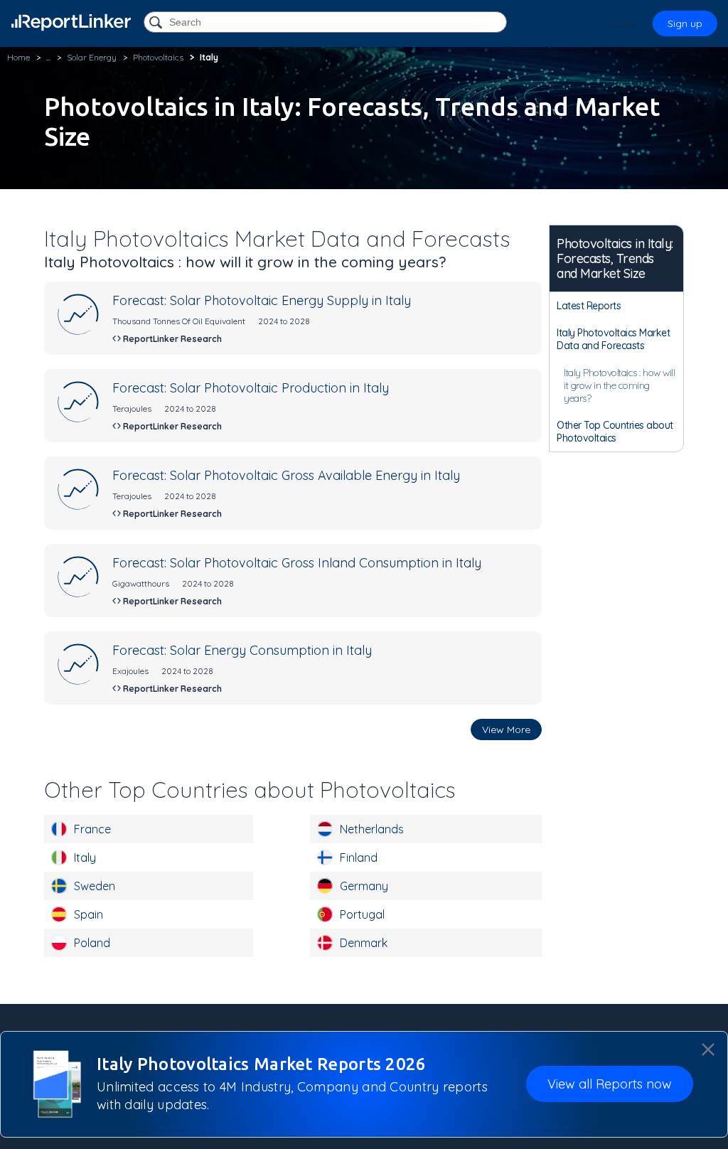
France (92, 829)
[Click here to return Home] (71, 22)
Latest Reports (589, 305)
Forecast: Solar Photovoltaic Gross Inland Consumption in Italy (296, 563)
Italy (85, 857)
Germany (364, 886)
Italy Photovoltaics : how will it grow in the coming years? (619, 385)
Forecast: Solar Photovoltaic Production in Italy (250, 388)
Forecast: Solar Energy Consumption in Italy (242, 650)
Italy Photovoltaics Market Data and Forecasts (613, 339)
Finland (359, 857)
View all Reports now (609, 1084)
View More (506, 729)
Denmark (363, 943)
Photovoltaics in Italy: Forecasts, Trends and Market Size (615, 258)
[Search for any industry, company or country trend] (157, 23)
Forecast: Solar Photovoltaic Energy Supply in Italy (261, 300)
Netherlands (372, 829)
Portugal (362, 914)
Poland (92, 943)
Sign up (685, 23)
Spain (88, 914)
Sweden (94, 886)
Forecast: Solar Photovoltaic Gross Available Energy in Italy (286, 475)
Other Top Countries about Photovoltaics (615, 431)
